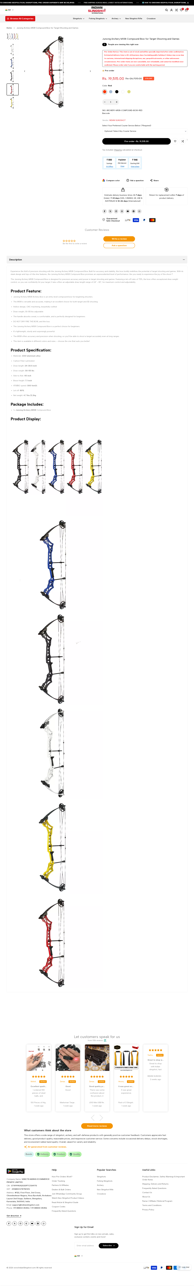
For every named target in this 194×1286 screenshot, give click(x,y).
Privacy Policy (148, 1210)
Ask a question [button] (119, 245)
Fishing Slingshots (104, 1181)
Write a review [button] (119, 239)
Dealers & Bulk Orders (61, 1189)
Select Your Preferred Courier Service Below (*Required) (126, 125)
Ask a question (137, 180)
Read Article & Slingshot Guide (65, 1202)
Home (9, 28)
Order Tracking (58, 1181)
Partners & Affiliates (60, 1185)
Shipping (118, 150)
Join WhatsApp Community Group (67, 1194)
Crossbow (101, 1194)
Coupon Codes (58, 1207)
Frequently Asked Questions (64, 1211)
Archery (100, 1185)
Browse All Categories (21, 18)
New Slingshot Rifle (105, 1189)
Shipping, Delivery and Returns (155, 1184)
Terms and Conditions (152, 1205)
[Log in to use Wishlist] (175, 141)
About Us (146, 1197)
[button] (94, 1118)
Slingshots (101, 1177)
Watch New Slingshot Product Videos (68, 1198)
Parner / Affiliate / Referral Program (157, 1201)
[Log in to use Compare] (183, 141)
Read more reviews (97, 1126)
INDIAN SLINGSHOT (117, 120)
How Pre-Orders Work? (62, 1177)
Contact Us (147, 1192)
